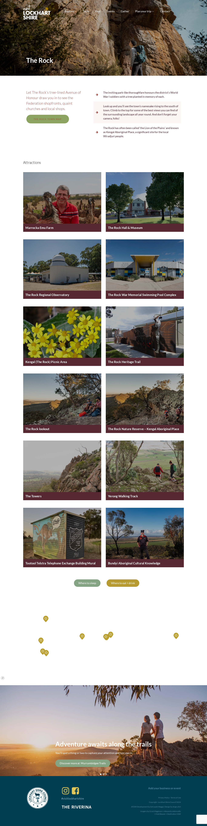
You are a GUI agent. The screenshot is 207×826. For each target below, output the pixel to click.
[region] (103, 643)
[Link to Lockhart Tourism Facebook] (75, 791)
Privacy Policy (163, 797)
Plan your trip (143, 11)
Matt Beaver (160, 814)
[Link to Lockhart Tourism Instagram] (65, 791)
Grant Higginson (155, 811)
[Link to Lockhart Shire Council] (37, 798)
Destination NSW (174, 814)
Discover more (88, 763)
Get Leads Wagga (157, 807)
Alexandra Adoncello (172, 811)
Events (111, 11)
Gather (125, 11)
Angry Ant (177, 807)
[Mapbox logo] (2, 678)
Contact (165, 11)
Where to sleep (87, 583)
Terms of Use (176, 797)
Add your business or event (164, 788)
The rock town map (48, 119)
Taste (86, 11)
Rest (98, 11)
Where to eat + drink (123, 583)
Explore (69, 11)
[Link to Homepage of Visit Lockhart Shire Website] (36, 11)
